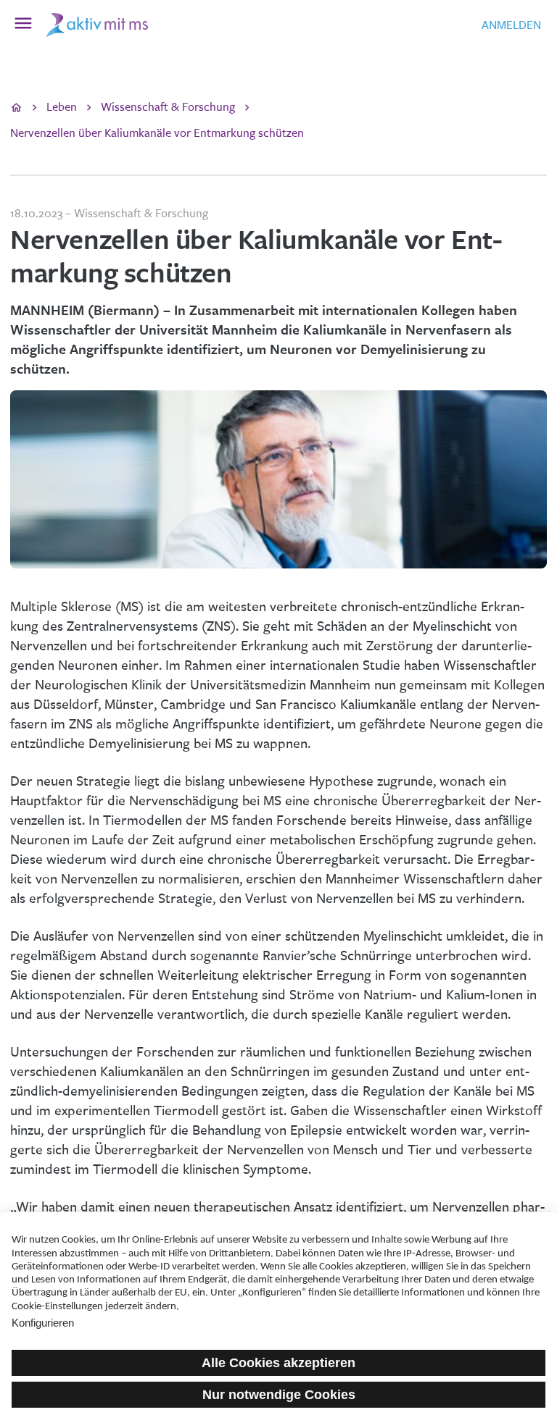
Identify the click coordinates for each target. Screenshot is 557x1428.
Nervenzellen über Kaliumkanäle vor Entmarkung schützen (157, 133)
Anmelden (511, 25)
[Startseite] (16, 107)
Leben (61, 107)
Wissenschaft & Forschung (168, 107)
